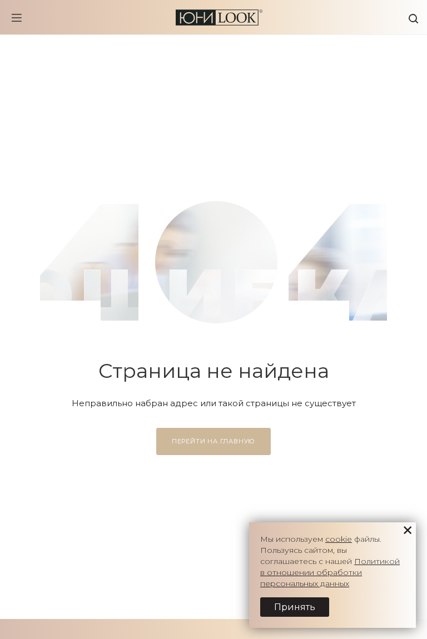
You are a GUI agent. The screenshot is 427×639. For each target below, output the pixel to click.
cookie (338, 539)
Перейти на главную (213, 441)
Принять (294, 607)
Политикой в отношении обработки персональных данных (330, 572)
